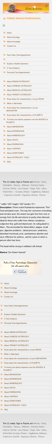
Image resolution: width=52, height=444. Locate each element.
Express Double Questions (17, 64)
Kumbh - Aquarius (22, 195)
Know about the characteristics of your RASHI (25, 99)
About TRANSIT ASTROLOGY (19, 95)
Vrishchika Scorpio (11, 433)
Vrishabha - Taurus (11, 185)
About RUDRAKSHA (15, 144)
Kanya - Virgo (28, 188)
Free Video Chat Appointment (19, 55)
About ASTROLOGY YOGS (18, 157)
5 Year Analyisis (13, 68)
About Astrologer (13, 42)
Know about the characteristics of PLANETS (25, 115)
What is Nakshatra (14, 103)
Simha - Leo (15, 188)
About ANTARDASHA (15, 131)
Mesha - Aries (39, 182)
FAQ (9, 162)
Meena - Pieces (38, 195)
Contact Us (11, 46)
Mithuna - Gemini (29, 185)
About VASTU (12, 140)
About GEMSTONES (15, 153)
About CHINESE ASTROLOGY (19, 86)
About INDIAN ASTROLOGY (18, 81)
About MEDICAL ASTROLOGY (19, 90)
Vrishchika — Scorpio (12, 192)
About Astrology (13, 37)
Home (9, 33)
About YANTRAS (14, 149)
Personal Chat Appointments (18, 72)
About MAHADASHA (15, 127)
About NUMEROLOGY (16, 135)
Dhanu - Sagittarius (32, 192)
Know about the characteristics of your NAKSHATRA (25, 359)
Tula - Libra (41, 188)
